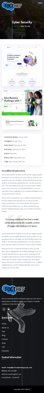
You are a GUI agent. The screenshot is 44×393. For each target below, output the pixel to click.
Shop (4, 343)
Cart (3, 347)
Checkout (5, 351)
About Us (5, 328)
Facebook (15, 377)
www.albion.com (19, 158)
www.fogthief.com (14, 374)
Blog (3, 335)
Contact (5, 339)
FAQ (3, 331)
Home (16, 26)
